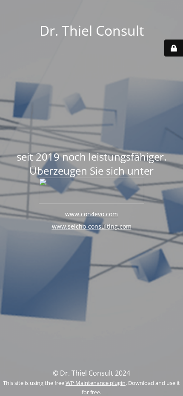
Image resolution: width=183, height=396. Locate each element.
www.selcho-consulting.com (92, 226)
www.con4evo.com (91, 214)
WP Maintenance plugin (96, 383)
